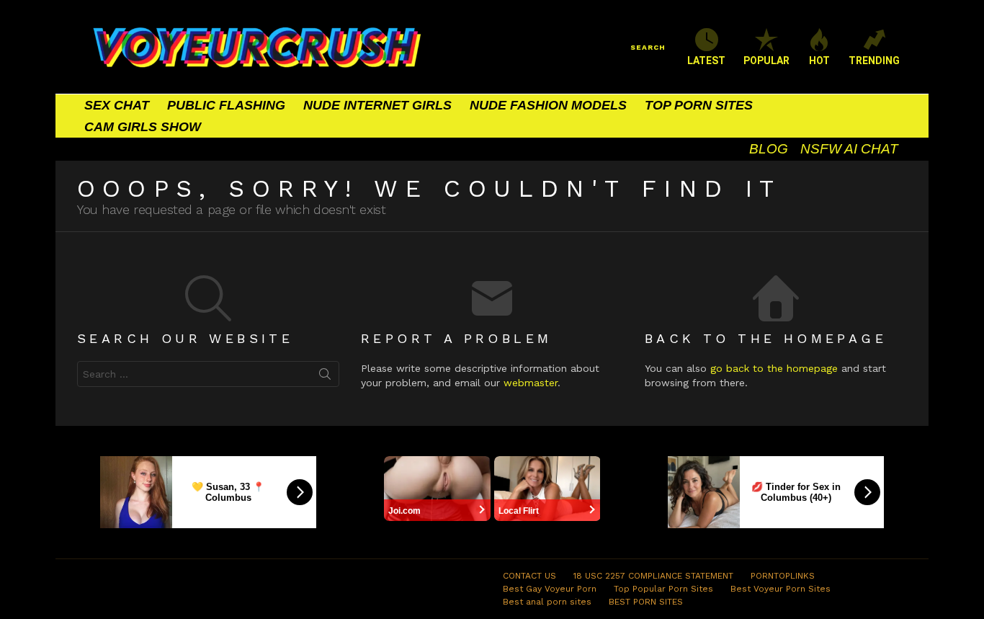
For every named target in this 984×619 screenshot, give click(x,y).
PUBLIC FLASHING (226, 105)
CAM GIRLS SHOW (142, 127)
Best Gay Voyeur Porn (549, 589)
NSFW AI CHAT (849, 148)
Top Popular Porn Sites (663, 589)
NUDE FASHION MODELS (548, 105)
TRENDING (874, 60)
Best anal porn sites (547, 602)
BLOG (768, 148)
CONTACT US (529, 576)
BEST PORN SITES (646, 602)
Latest (706, 60)
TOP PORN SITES (699, 105)
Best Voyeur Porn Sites (780, 589)
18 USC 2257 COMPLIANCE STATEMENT (653, 576)
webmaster (531, 382)
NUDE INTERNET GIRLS (377, 105)
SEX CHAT (116, 105)
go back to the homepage (774, 368)
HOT (819, 60)
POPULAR (766, 60)
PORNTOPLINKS (783, 576)
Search (324, 377)
